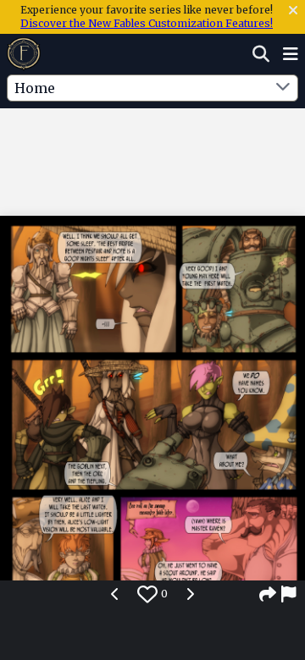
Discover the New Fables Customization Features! (146, 23)
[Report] (289, 594)
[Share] (267, 594)
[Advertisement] (152, 143)
